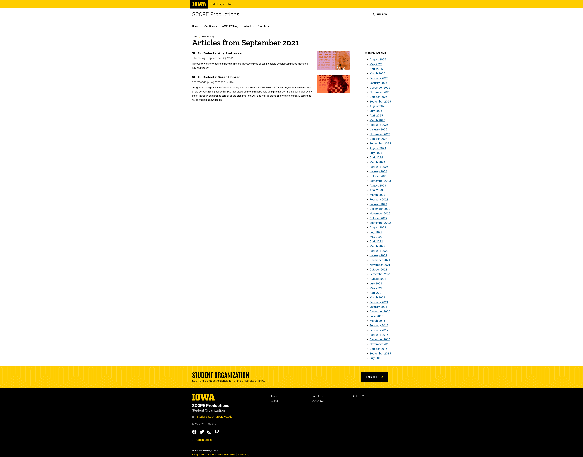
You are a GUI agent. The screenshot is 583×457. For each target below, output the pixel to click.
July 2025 (376, 111)
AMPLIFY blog (230, 26)
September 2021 (380, 274)
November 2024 (380, 134)
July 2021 (376, 283)
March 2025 (377, 120)
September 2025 (380, 101)
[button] (379, 14)
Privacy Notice (198, 454)
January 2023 (378, 204)
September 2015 (380, 353)
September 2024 (380, 143)
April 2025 (376, 115)
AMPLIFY (358, 396)
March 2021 (377, 297)
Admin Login (204, 440)
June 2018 (376, 316)
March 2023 (377, 195)
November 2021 (380, 265)
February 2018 (379, 325)
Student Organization (221, 4)
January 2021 (378, 306)
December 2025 (380, 87)
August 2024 (378, 148)
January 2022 (378, 255)
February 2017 (379, 330)
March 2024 (377, 162)
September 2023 (380, 181)
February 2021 (379, 302)
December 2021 (380, 260)
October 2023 (378, 176)
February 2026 (379, 78)
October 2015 (378, 349)
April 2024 (376, 157)
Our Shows (210, 26)
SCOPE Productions (215, 14)
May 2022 (376, 237)
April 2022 (376, 241)
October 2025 (378, 97)
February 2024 (379, 167)
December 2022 (380, 209)
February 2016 (379, 335)
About (274, 400)
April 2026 (376, 69)
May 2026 (376, 64)
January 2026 (378, 83)
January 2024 (378, 171)
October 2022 (378, 218)
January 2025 (378, 129)
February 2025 (379, 125)
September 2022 (380, 222)
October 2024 (378, 138)
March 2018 (377, 320)
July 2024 (376, 153)
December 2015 (380, 339)
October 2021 (378, 269)
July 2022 (376, 232)
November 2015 (380, 344)
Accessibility (243, 454)
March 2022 (377, 246)
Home (195, 26)
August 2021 (378, 279)
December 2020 (380, 311)
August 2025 (378, 106)
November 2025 (380, 92)
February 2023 (379, 199)
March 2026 (377, 73)
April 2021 (376, 292)
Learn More (372, 377)
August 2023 (378, 185)
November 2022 (380, 213)
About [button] (247, 26)
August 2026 (378, 59)
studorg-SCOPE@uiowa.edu (214, 416)
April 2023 (376, 190)
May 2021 (376, 288)
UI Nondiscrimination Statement (221, 454)
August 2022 (378, 227)
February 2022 (379, 251)
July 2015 (376, 358)
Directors (263, 26)
